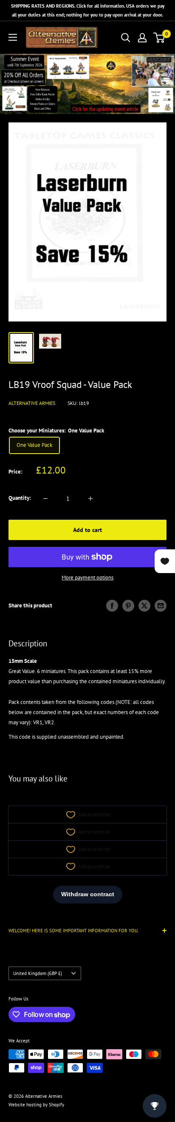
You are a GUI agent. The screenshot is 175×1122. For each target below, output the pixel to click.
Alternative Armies (31, 403)
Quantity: (19, 497)
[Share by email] (161, 606)
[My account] (142, 37)
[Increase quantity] (90, 498)
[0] (159, 38)
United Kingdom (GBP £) (37, 973)
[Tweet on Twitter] (144, 606)
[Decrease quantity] (45, 498)
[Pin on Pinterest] (128, 606)
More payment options (87, 577)
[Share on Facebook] (112, 606)
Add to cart (87, 530)
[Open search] (125, 37)
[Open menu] (12, 37)
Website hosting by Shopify (36, 1105)
